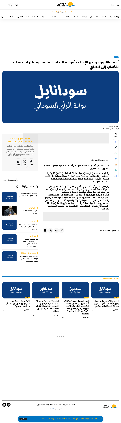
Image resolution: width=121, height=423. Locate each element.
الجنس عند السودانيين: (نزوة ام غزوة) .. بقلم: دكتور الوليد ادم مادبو (28, 226)
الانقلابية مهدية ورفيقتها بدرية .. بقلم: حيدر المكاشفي (28, 194)
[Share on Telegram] (116, 159)
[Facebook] (31, 163)
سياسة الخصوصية (64, 419)
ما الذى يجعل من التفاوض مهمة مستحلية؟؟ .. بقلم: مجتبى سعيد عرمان (29, 258)
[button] (23, 419)
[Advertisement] (60, 36)
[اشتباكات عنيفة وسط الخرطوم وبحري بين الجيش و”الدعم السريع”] (16, 290)
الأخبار (116, 57)
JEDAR (52, 408)
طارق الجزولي (115, 310)
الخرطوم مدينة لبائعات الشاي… (30, 211)
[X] (25, 163)
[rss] (18, 163)
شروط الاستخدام (48, 419)
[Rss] (4, 405)
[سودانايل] (66, 4)
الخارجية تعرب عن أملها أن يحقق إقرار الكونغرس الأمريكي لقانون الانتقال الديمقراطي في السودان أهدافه (47, 306)
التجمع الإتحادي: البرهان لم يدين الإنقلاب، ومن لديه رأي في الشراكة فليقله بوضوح (106, 303)
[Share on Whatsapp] (116, 153)
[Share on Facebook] (116, 142)
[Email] (116, 164)
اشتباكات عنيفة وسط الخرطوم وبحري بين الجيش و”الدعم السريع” (18, 303)
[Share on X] (116, 147)
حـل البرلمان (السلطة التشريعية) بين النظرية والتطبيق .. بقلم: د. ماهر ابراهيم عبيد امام (30, 243)
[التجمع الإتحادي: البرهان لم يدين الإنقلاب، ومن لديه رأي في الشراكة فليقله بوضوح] (105, 290)
